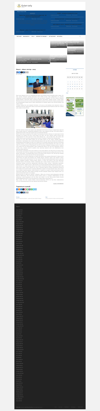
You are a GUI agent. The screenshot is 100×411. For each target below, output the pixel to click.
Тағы (32, 36)
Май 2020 (18, 357)
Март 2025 (18, 243)
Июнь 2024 (18, 261)
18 (70, 86)
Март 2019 (18, 385)
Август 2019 (18, 375)
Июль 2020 (18, 353)
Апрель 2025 (18, 241)
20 (74, 86)
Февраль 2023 (18, 292)
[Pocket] (25, 189)
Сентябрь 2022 (19, 302)
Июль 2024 (18, 259)
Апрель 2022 (18, 312)
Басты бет (19, 36)
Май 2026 (18, 215)
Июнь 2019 (18, 379)
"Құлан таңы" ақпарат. (55, 15)
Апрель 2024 (18, 265)
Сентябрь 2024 (19, 255)
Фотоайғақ (59, 36)
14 (77, 84)
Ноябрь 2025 (18, 227)
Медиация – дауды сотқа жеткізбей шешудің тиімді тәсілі (32, 30)
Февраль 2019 (18, 387)
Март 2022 (18, 314)
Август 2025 (18, 233)
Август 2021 (18, 327)
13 (74, 84)
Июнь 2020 (18, 355)
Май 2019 (18, 381)
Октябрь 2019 (18, 371)
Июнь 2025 (18, 237)
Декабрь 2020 (18, 343)
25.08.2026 (69, 15)
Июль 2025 (18, 235)
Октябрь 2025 (18, 229)
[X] (23, 189)
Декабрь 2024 (18, 249)
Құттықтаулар (52, 36)
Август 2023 (18, 280)
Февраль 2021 (18, 339)
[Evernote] (27, 189)
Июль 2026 (18, 211)
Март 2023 (18, 290)
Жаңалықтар (32, 13)
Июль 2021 (18, 329)
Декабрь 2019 (18, 367)
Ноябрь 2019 (18, 369)
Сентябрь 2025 (19, 231)
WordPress (31, 407)
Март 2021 (18, 337)
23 (81, 86)
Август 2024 (18, 257)
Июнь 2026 (18, 213)
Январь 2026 (18, 223)
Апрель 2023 (18, 288)
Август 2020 (18, 351)
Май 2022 (18, 310)
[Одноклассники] (19, 189)
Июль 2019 (18, 377)
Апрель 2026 (18, 217)
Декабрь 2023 (18, 272)
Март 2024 (18, 266)
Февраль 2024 (18, 268)
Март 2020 (18, 361)
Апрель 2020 (18, 359)
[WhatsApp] (32, 189)
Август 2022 (18, 304)
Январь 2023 (18, 294)
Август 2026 (18, 209)
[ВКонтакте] (17, 189)
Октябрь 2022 (18, 300)
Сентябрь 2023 (19, 278)
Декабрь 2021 (18, 320)
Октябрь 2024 (18, 253)
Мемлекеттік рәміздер (41, 36)
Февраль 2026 (18, 221)
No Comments (75, 15)
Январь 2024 (18, 270)
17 (68, 86)
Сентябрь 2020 (19, 349)
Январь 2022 (18, 318)
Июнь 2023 (18, 284)
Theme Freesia (27, 407)
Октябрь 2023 (18, 276)
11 (70, 84)
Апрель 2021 (18, 335)
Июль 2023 (18, 282)
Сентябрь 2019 (19, 373)
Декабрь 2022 (18, 296)
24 (68, 88)
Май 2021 (18, 333)
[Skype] (34, 189)
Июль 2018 (18, 400)
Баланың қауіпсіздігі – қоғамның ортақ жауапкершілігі (67, 19)
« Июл (67, 92)
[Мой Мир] (21, 189)
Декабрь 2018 (18, 390)
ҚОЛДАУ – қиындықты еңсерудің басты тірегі (67, 13)
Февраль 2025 (18, 245)
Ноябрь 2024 (18, 251)
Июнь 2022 (18, 308)
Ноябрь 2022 (18, 298)
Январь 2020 (18, 365)
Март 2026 (18, 219)
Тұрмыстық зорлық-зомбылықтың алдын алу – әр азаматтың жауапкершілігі (32, 16)
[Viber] (29, 189)
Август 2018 (18, 398)
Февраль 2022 (18, 316)
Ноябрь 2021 (18, 322)
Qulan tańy (26, 5)
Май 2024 (18, 263)
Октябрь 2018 (18, 394)
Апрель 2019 (18, 383)
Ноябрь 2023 (18, 274)
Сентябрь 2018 (19, 396)
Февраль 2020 (18, 363)
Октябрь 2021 (18, 324)
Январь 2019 (18, 388)
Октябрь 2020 (18, 347)
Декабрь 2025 (18, 225)
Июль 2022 (18, 306)
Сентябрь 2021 (19, 326)
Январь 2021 (18, 341)
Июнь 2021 (18, 331)
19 (72, 86)
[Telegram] (36, 189)
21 (77, 86)
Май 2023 (18, 286)
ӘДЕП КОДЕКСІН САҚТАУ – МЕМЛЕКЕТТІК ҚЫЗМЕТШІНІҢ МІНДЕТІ (67, 24)
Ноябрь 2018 (18, 392)
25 (70, 88)
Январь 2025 (18, 247)
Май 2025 (18, 239)
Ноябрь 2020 (18, 345)
